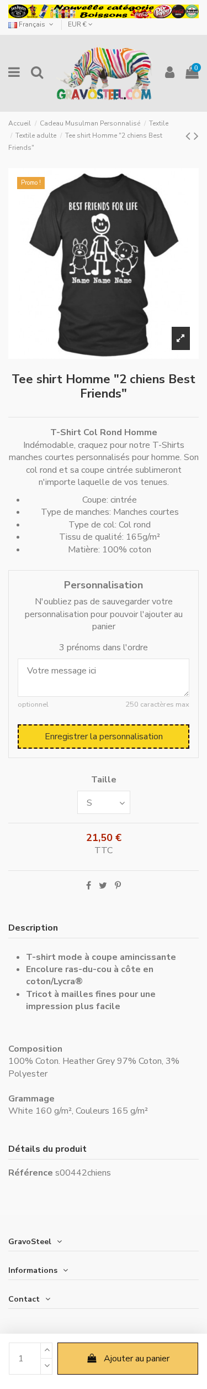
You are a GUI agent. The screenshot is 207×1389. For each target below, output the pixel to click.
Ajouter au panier (136, 1359)
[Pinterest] (118, 886)
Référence (30, 1173)
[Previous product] (189, 136)
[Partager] (88, 886)
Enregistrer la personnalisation (104, 736)
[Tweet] (103, 886)
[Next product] (196, 136)
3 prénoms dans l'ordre (103, 647)
